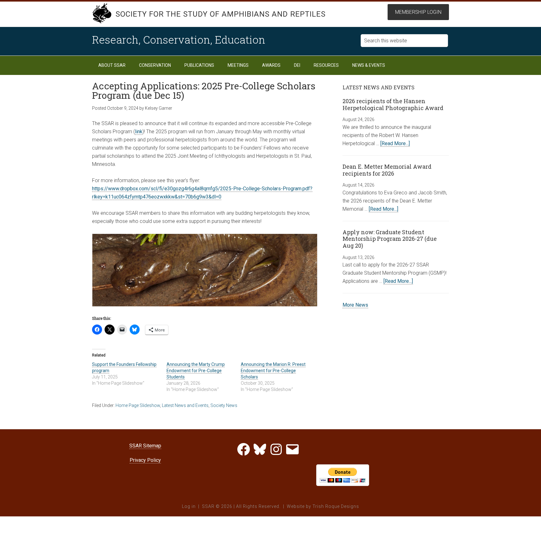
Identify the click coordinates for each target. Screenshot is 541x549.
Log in (189, 506)
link (138, 132)
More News (355, 305)
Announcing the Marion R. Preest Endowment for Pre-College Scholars (273, 370)
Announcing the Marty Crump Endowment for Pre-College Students (196, 370)
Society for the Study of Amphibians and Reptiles (221, 14)
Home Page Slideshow (138, 405)
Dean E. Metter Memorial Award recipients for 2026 (387, 170)
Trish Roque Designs (335, 506)
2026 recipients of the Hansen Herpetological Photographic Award (393, 104)
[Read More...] (395, 143)
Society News (223, 405)
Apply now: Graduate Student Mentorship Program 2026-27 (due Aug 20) (390, 238)
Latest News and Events (185, 405)
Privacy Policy (145, 460)
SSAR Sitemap (145, 446)
